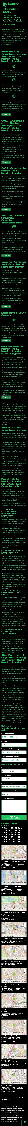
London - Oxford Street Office (13, 985)
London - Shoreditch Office (11, 1010)
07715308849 (10, 24)
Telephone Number (9, 791)
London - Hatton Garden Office (13, 862)
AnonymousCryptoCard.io (9, 1121)
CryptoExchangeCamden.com (10, 1112)
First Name (6, 768)
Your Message (7, 798)
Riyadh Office (7, 1085)
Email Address (8, 783)
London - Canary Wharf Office (12, 887)
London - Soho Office (11, 1036)
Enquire (6, 114)
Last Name (6, 775)
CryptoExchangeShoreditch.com (11, 1117)
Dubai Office (7, 1060)
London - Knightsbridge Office (13, 913)
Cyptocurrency (8, 733)
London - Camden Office (12, 938)
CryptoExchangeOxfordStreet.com (12, 1115)
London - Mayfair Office (13, 961)
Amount (4, 741)
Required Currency (10, 749)
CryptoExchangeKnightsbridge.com (12, 1110)
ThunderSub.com (6, 1103)
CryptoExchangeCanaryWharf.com (11, 1108)
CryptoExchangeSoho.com (9, 1119)
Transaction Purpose (11, 756)
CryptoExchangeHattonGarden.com (12, 1106)
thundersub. (8, 1097)
